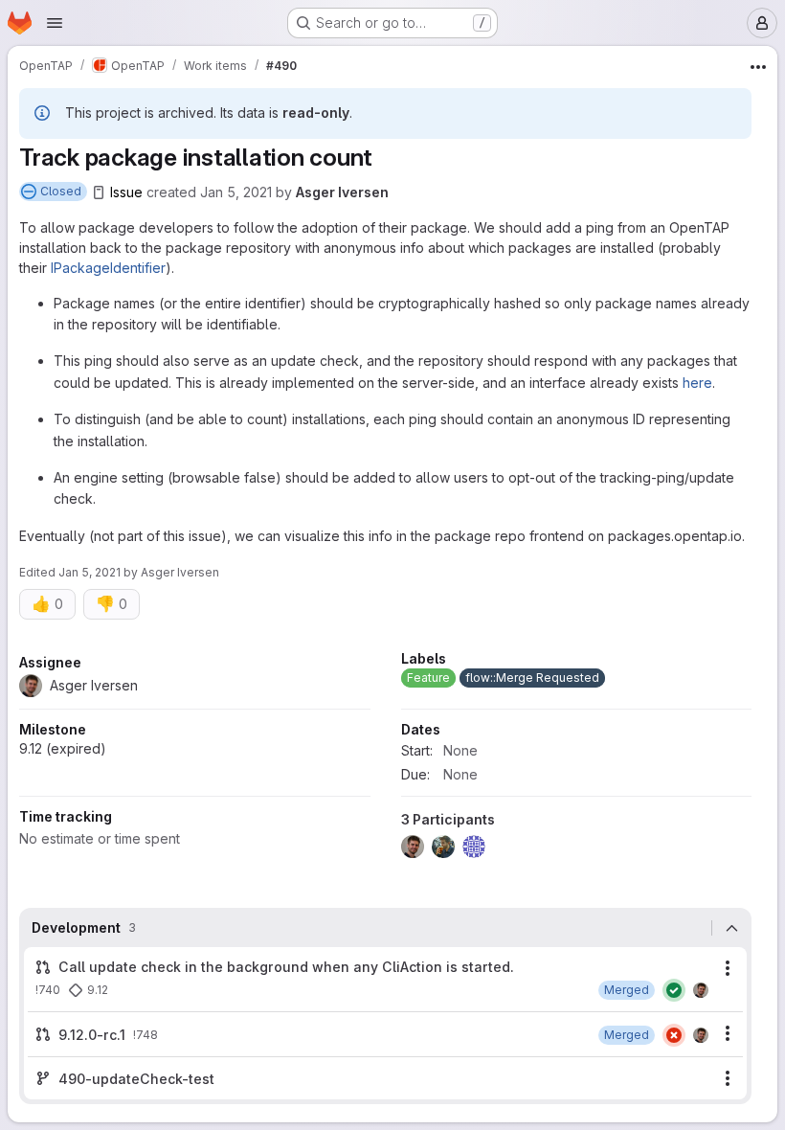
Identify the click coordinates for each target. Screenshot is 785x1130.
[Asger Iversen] (700, 990)
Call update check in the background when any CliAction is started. (286, 967)
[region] (385, 760)
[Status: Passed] (673, 990)
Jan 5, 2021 (236, 192)
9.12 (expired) (62, 748)
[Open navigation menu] (54, 23)
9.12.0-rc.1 (91, 1035)
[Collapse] (731, 927)
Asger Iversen (342, 192)
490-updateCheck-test (136, 1079)
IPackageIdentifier (108, 268)
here (697, 382)
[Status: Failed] (673, 1035)
